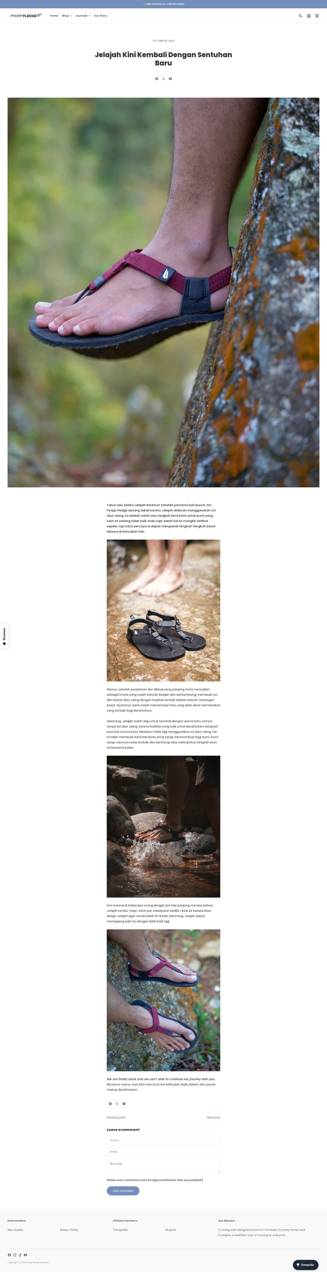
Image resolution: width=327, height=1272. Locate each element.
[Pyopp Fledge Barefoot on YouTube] (25, 1255)
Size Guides (15, 1230)
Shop (65, 16)
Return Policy (69, 1230)
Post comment (123, 1191)
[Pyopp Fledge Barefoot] (26, 16)
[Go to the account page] (309, 16)
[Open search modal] (300, 16)
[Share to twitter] (163, 78)
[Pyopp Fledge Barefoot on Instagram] (15, 1255)
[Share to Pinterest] (156, 78)
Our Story (100, 16)
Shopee (170, 1230)
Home (54, 16)
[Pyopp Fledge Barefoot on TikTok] (20, 1255)
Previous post (116, 1117)
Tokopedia (120, 1230)
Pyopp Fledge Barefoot (37, 1262)
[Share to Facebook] (170, 78)
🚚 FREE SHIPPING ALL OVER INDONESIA (163, 4)
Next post (213, 1117)
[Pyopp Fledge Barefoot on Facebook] (9, 1255)
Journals (81, 16)
